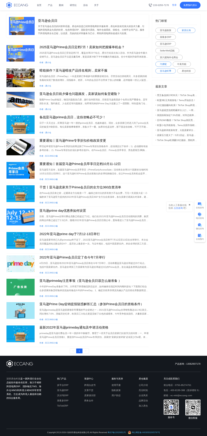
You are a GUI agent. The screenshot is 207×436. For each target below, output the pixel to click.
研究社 (73, 5)
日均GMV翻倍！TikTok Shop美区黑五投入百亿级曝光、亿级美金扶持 (177, 120)
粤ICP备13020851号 (117, 432)
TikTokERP (62, 405)
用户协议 (116, 395)
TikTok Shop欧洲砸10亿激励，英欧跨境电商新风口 (177, 140)
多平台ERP (62, 385)
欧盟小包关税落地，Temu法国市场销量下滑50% (177, 125)
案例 (61, 5)
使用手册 (116, 385)
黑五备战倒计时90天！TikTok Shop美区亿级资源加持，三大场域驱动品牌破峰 (177, 95)
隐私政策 (116, 390)
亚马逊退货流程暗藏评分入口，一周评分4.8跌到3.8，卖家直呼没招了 (177, 110)
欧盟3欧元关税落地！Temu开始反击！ (176, 100)
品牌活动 (143, 400)
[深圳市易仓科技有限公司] (17, 5)
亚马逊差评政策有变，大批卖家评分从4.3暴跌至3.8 (177, 130)
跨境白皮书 (90, 385)
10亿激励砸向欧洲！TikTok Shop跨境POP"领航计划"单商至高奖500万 (177, 105)
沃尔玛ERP (62, 395)
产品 (50, 5)
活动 (85, 5)
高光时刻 (143, 390)
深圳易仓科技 (13, 378)
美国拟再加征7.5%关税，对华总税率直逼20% (177, 115)
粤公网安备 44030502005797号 (146, 432)
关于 (96, 5)
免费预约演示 (190, 5)
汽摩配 (163, 64)
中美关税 (181, 64)
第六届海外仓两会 (169, 57)
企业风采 (143, 395)
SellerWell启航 (167, 50)
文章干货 (88, 390)
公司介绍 (143, 385)
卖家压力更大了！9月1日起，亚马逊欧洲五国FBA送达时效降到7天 (177, 135)
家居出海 (186, 30)
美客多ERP (165, 37)
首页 (39, 5)
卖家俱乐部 (90, 395)
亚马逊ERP (165, 44)
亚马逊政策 (165, 30)
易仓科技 (186, 71)
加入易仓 (143, 405)
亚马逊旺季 (165, 71)
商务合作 (88, 400)
